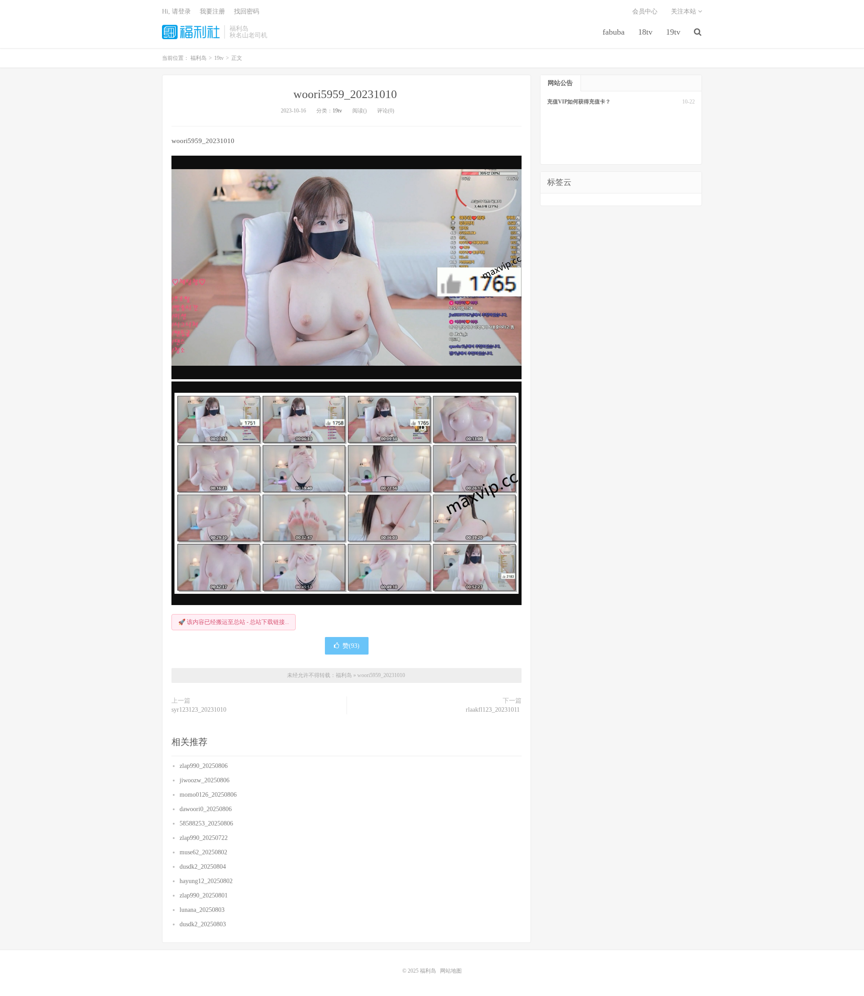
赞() (351, 645)
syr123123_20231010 (199, 709)
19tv (673, 31)
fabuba (614, 31)
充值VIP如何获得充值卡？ (579, 102)
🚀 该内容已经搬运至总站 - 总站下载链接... (233, 622)
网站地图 (451, 971)
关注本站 (684, 11)
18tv (645, 31)
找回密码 (246, 11)
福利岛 (191, 32)
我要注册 (212, 11)
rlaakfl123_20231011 (494, 709)
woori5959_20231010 (346, 94)
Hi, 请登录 (176, 11)
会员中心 (644, 11)
